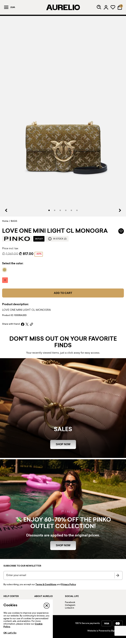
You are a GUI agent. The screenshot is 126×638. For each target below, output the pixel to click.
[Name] (5, 270)
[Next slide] (120, 210)
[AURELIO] (63, 7)
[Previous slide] (6, 210)
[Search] (99, 7)
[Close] (46, 605)
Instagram (70, 605)
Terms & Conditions (45, 585)
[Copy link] (31, 324)
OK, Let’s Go (9, 633)
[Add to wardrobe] (121, 231)
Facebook (70, 602)
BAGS (14, 221)
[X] (27, 324)
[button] (49, 210)
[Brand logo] (17, 239)
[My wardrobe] (113, 7)
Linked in (69, 608)
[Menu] (6, 7)
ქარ (12, 7)
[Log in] (106, 7)
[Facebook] (22, 324)
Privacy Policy (68, 585)
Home (5, 221)
